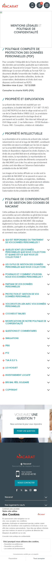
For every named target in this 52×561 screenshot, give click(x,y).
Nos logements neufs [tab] (15, 505)
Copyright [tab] (11, 390)
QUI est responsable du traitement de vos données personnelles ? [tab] (24, 241)
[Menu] (47, 5)
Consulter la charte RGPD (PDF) (18, 91)
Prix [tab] (7, 346)
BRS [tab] (17, 383)
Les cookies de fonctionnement (14, 548)
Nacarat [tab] (9, 497)
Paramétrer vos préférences (13, 544)
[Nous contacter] (32, 5)
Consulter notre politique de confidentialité (16, 536)
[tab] (26, 254)
